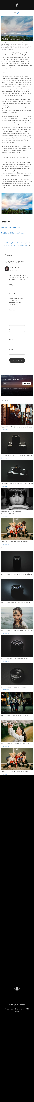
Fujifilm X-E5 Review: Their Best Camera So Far (15, 541)
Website (11, 349)
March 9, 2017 (15, 267)
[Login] (18, 13)
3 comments (4, 516)
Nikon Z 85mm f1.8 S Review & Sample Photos (15, 743)
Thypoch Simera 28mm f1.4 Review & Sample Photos (17, 455)
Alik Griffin (5, 39)
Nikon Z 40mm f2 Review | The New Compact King (16, 602)
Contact (17, 1011)
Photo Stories (10, 30)
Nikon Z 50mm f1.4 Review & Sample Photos (14, 715)
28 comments (5, 605)
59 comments (5, 577)
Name (11, 330)
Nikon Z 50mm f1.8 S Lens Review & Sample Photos (16, 574)
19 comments (5, 544)
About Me (26, 1009)
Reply (11, 285)
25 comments (5, 718)
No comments (5, 458)
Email (11, 339)
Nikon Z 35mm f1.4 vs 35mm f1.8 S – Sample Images (17, 630)
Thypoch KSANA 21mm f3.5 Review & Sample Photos (17, 483)
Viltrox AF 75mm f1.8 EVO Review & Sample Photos (16, 427)
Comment (12, 310)
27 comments (5, 661)
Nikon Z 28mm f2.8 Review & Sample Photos (14, 659)
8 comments (4, 430)
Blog (3, 30)
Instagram (14, 1005)
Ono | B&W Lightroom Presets (11, 227)
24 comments (5, 746)
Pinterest (22, 1005)
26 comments (5, 689)
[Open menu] (15, 13)
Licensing (18, 1009)
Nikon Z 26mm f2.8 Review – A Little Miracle (14, 687)
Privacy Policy (9, 1009)
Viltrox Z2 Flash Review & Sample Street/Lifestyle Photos (11, 512)
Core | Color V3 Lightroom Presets (12, 233)
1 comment (4, 486)
